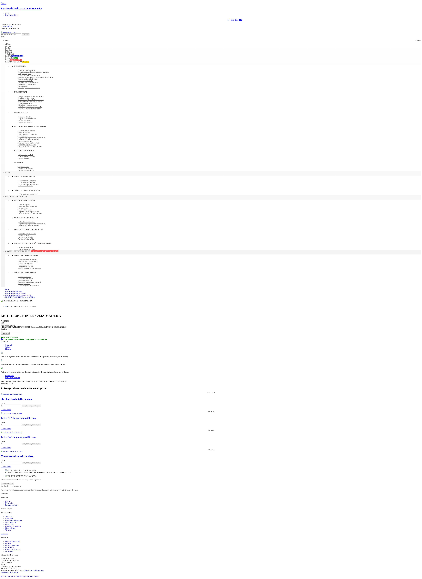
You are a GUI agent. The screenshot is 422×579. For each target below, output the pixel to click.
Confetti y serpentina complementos (29, 268)
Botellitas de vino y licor (26, 98)
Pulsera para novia (24, 284)
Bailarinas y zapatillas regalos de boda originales (33, 72)
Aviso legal (9, 518)
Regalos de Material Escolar (27, 119)
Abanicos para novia (24, 277)
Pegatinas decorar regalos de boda (28, 143)
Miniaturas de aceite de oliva (17, 456)
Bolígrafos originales (24, 74)
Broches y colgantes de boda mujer (29, 75)
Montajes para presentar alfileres (28, 139)
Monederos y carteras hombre (27, 105)
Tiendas (8, 530)
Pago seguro (9, 524)
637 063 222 (235, 20)
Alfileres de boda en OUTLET (28, 194)
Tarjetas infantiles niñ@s (26, 170)
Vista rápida (6, 410)
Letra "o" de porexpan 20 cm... (18, 437)
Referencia (5, 383)
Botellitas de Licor (11, 15)
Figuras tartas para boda (25, 155)
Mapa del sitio (10, 528)
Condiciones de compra (13, 520)
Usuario (3, 4)
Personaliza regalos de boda (27, 145)
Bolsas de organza (24, 132)
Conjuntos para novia (25, 280)
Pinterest (8, 349)
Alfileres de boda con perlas (27, 180)
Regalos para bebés (24, 120)
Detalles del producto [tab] (12, 378)
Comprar (5, 333)
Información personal (12, 541)
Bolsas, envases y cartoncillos (27, 134)
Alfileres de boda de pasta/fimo (28, 184)
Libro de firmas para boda (26, 156)
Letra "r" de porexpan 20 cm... (18, 418)
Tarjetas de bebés (23, 167)
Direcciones (9, 547)
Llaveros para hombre (25, 103)
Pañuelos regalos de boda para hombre (30, 107)
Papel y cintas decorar (25, 141)
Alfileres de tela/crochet (25, 186)
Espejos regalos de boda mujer (27, 79)
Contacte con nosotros (13, 526)
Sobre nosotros (10, 522)
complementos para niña (26, 267)
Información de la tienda (9, 572)
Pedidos (8, 543)
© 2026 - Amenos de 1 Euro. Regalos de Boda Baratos (20, 576)
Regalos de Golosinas (25, 117)
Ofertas (7, 501)
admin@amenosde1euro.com (33, 570)
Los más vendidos (11, 505)
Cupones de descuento (13, 549)
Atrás (7, 13)
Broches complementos (25, 263)
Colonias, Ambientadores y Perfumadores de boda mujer (36, 77)
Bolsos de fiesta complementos (27, 261)
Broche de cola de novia (25, 278)
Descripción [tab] (9, 376)
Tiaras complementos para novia (28, 285)
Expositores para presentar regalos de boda (31, 138)
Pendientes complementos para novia (29, 282)
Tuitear (7, 347)
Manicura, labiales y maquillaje (28, 82)
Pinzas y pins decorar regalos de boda (30, 146)
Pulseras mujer (23, 86)
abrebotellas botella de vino (16, 399)
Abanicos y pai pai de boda (26, 70)
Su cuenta (4, 534)
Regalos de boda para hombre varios (21, 8)
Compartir (8, 345)
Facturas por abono (12, 545)
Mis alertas (9, 551)
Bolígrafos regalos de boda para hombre (30, 96)
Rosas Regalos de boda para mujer (29, 88)
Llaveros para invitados (25, 81)
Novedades (9, 503)
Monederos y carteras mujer (27, 84)
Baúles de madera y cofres (26, 131)
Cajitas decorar (23, 136)
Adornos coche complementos (27, 260)
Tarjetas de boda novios (25, 168)
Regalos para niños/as (25, 122)
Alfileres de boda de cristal (26, 182)
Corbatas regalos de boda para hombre (30, 101)
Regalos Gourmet (23, 158)
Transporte (9, 516)
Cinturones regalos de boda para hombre (31, 100)
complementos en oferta (25, 265)
